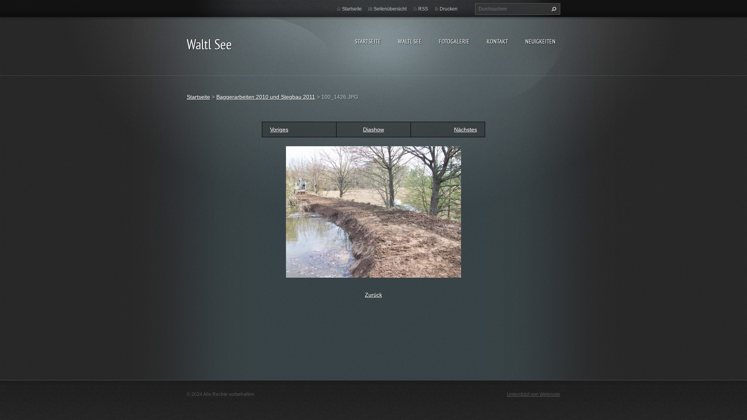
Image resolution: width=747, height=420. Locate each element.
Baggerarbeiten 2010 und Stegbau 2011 (265, 97)
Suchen (553, 9)
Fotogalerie (454, 41)
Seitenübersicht (390, 9)
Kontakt (497, 41)
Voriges (279, 129)
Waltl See (410, 41)
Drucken (449, 9)
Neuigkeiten (540, 41)
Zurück (373, 295)
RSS (423, 9)
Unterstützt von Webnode (533, 394)
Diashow (373, 129)
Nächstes (465, 129)
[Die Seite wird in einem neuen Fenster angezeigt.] (373, 211)
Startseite (368, 41)
